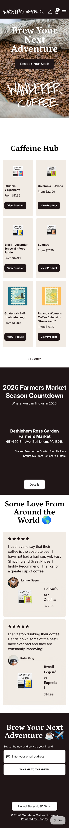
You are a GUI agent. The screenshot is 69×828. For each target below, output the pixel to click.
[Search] (42, 12)
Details (34, 484)
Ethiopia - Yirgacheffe (12, 188)
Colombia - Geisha (50, 186)
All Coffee (34, 359)
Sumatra (43, 244)
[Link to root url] (20, 12)
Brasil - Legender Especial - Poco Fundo (15, 248)
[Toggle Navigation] (64, 12)
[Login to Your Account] (50, 12)
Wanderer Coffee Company (40, 815)
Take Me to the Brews (34, 769)
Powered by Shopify (34, 819)
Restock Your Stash (34, 64)
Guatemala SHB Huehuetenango (15, 315)
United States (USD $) (32, 806)
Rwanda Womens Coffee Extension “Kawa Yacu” (50, 317)
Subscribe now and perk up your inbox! (28, 746)
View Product (15, 205)
